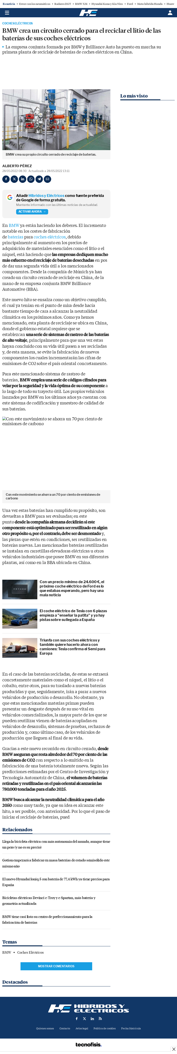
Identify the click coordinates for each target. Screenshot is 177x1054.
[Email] (47, 179)
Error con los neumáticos (34, 4)
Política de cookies (105, 1028)
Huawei (172, 4)
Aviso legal (82, 1028)
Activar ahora (30, 211)
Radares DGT (62, 4)
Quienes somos (45, 1028)
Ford (130, 4)
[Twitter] (14, 179)
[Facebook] (6, 179)
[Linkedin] (22, 179)
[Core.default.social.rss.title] (100, 1018)
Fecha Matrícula (131, 1028)
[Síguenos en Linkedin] (92, 1018)
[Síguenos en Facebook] (77, 1018)
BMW (14, 225)
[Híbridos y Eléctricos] (88, 1008)
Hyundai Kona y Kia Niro (107, 4)
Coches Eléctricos (17, 23)
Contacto (64, 1028)
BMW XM (81, 4)
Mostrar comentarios (56, 966)
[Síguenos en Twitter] (84, 1018)
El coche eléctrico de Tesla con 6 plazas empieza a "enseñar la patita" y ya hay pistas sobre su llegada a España (73, 615)
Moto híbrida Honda (149, 4)
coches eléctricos (49, 237)
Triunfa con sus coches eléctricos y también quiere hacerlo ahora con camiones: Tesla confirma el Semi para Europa (72, 647)
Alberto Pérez (17, 166)
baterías (15, 237)
